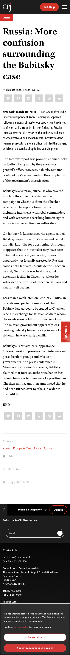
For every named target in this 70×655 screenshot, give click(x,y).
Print (11, 456)
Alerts (6, 17)
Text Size (13, 469)
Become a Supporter (30, 509)
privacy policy (21, 627)
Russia (48, 448)
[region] (35, 629)
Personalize (35, 637)
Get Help (49, 7)
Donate (58, 509)
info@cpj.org (10, 601)
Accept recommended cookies (35, 648)
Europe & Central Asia (27, 448)
